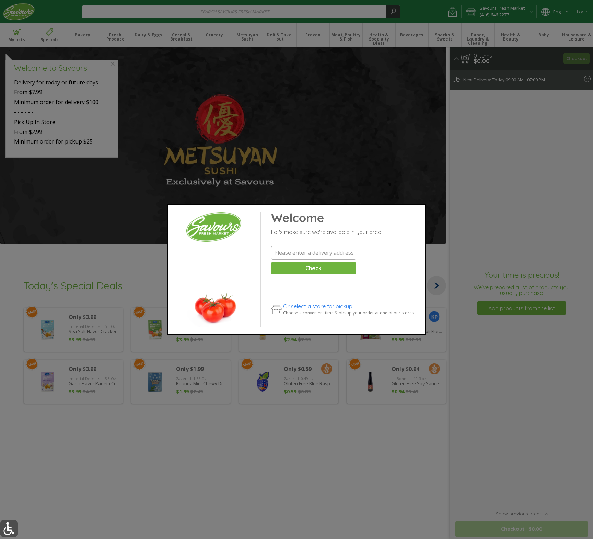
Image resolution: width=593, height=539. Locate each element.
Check (313, 268)
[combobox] (313, 253)
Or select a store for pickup (317, 306)
